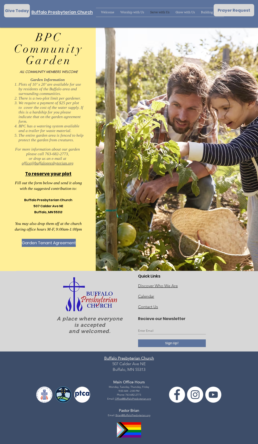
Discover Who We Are (158, 285)
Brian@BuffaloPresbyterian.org (132, 415)
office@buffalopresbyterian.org (47, 163)
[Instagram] (195, 395)
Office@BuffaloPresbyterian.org (133, 398)
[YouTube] (213, 395)
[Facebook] (177, 395)
